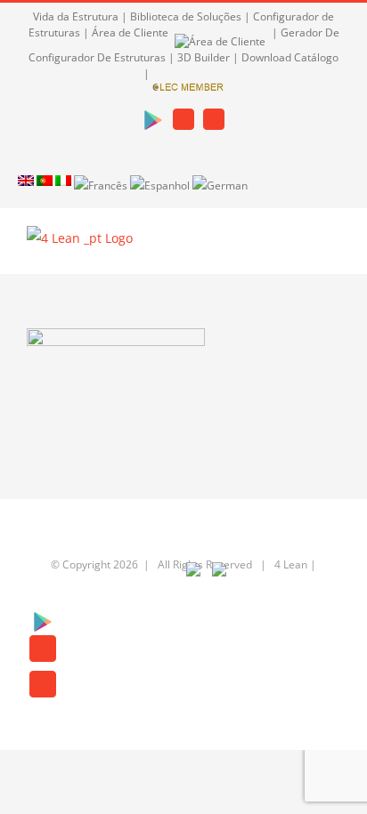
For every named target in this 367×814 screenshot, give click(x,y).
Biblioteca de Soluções (185, 16)
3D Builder (203, 57)
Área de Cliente (131, 32)
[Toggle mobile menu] (333, 247)
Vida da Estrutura (75, 16)
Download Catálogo (289, 57)
